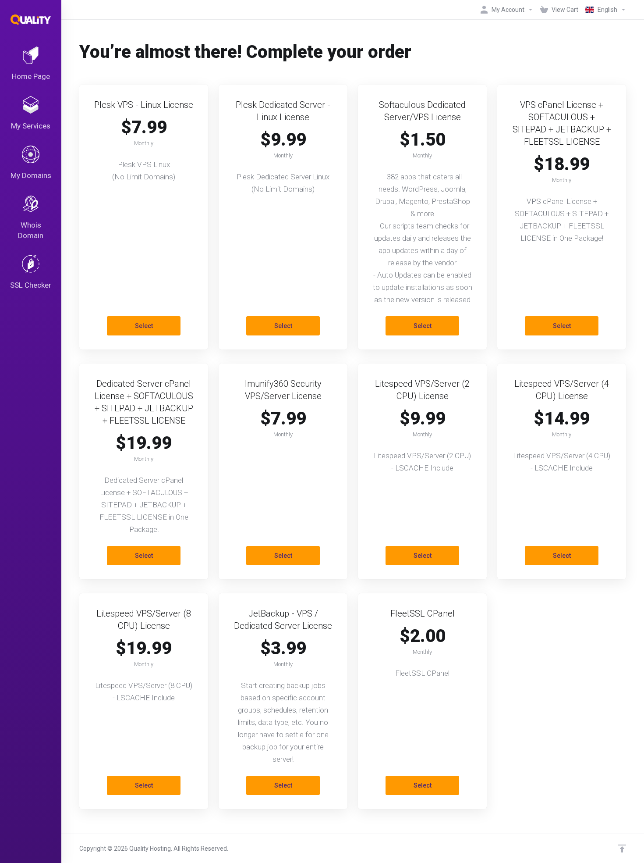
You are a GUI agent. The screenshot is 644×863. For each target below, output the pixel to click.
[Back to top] (622, 848)
